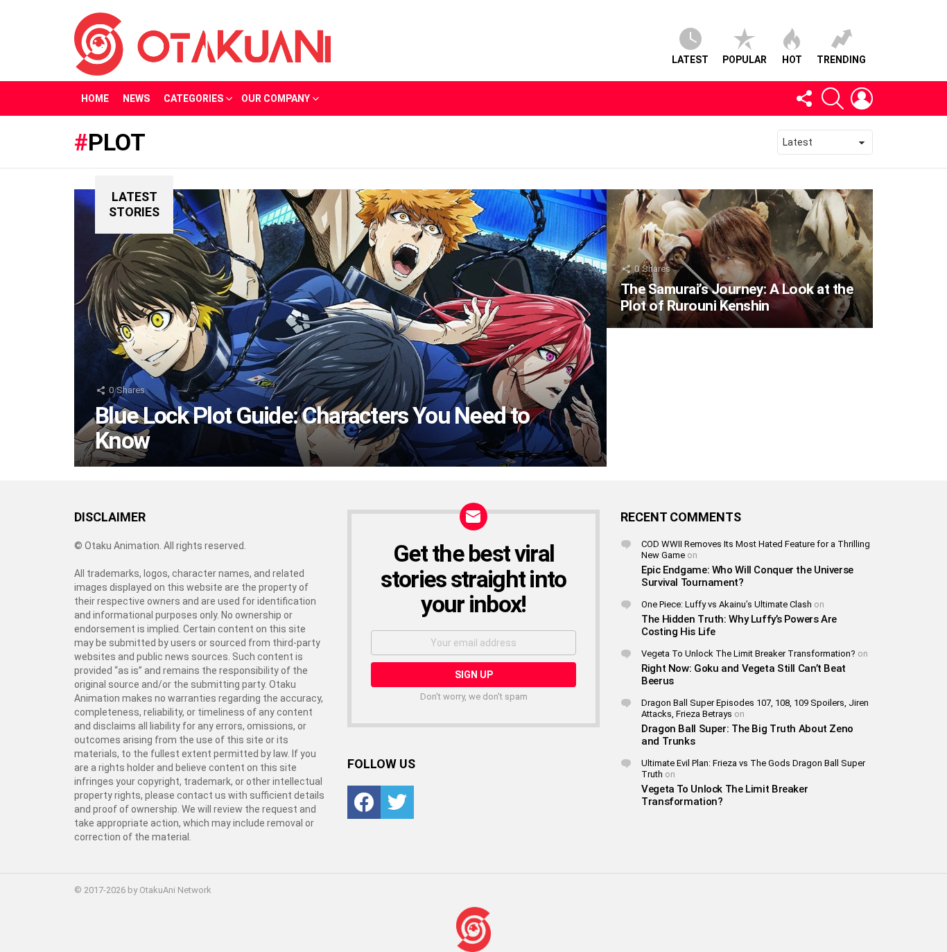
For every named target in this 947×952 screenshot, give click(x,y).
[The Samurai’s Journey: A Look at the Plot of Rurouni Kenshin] (740, 258)
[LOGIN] (862, 98)
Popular (744, 59)
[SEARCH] (833, 98)
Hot (792, 59)
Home (95, 98)
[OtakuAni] (473, 929)
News (136, 98)
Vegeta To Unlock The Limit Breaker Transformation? (748, 653)
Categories (193, 98)
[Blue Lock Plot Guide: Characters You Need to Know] (340, 328)
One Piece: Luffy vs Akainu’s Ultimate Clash (726, 604)
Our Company (275, 98)
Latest (690, 59)
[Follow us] (803, 98)
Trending (841, 59)
